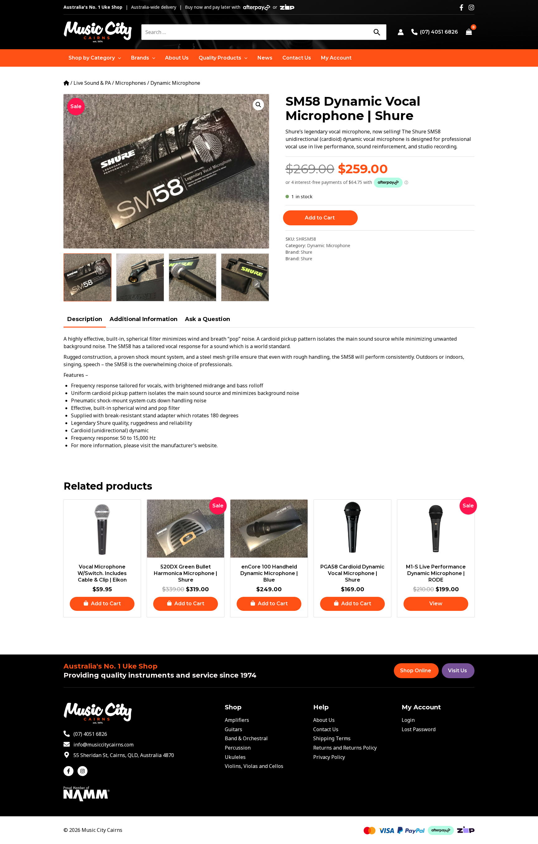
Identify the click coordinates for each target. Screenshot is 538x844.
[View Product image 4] (245, 277)
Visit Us (457, 671)
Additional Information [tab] (143, 319)
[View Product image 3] (193, 277)
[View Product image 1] (87, 277)
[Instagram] (471, 7)
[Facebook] (461, 7)
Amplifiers (237, 720)
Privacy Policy (329, 757)
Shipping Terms (332, 738)
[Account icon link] (400, 32)
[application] (118, 58)
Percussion (238, 747)
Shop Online (415, 671)
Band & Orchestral (246, 738)
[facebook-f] (70, 771)
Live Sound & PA (92, 82)
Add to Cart (320, 218)
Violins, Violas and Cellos (254, 766)
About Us (324, 720)
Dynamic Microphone (175, 82)
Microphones (130, 82)
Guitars (233, 729)
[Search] (376, 32)
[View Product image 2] (140, 277)
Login (408, 720)
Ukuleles (235, 757)
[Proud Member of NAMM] (87, 793)
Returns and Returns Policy (345, 747)
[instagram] (83, 771)
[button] (95, 58)
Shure (306, 252)
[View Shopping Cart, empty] (468, 32)
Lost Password (419, 729)
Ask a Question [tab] (207, 319)
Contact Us (325, 729)
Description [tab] (84, 319)
